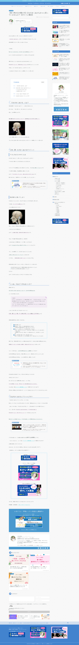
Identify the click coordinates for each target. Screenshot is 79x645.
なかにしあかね (58, 206)
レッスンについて (58, 190)
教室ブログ (36, 6)
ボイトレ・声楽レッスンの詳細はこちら (29, 529)
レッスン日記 (57, 179)
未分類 (55, 196)
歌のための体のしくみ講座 (60, 191)
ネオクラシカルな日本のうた (59, 202)
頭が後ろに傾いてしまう (21, 91)
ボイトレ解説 (11, 10)
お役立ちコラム (58, 186)
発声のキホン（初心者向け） (61, 182)
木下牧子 (57, 205)
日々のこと (57, 194)
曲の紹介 (56, 203)
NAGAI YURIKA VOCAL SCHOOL (39, 3)
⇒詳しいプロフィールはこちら (24, 504)
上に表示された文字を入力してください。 (17, 608)
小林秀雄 (57, 211)
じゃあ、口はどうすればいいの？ (22, 93)
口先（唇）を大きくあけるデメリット (23, 87)
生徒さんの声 (43, 6)
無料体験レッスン (64, 6)
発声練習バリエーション (60, 188)
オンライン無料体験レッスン (21, 387)
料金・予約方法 (50, 6)
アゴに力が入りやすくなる (21, 89)
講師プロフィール (28, 6)
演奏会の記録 (56, 199)
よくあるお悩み (58, 185)
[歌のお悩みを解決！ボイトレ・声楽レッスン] (29, 481)
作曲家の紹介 (57, 215)
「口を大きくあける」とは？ (21, 85)
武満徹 (57, 207)
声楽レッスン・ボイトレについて (17, 6)
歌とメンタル (58, 187)
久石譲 (57, 208)
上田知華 (57, 212)
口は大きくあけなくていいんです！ (23, 95)
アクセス (57, 6)
